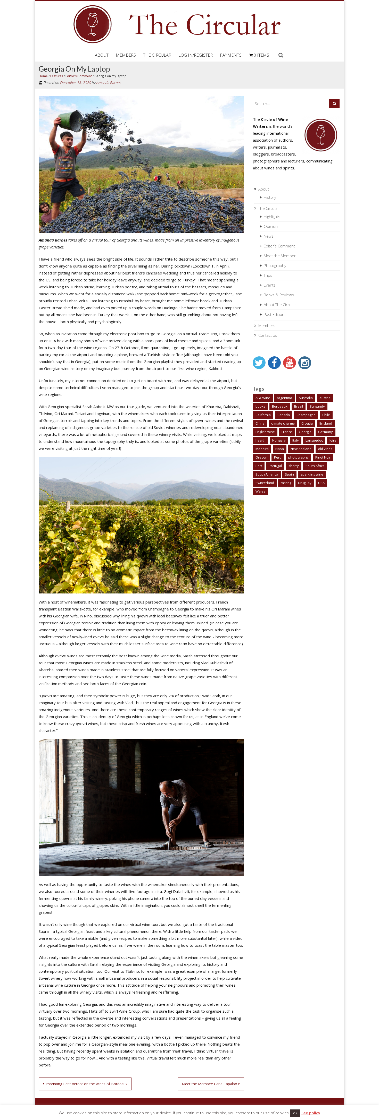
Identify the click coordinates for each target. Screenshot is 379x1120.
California (263, 414)
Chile (326, 414)
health (261, 440)
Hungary (279, 440)
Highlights (272, 216)
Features (56, 76)
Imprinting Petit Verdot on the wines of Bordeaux (86, 1083)
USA (321, 482)
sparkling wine (312, 474)
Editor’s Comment (279, 245)
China (260, 423)
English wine (265, 431)
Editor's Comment (78, 76)
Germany (325, 431)
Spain (289, 474)
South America (267, 474)
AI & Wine (263, 397)
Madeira (262, 448)
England (325, 423)
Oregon (261, 457)
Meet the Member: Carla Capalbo (209, 1083)
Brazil (298, 406)
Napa (279, 448)
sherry (294, 465)
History (270, 197)
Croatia (307, 423)
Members (126, 55)
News (269, 236)
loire (332, 440)
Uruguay (304, 482)
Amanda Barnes (108, 82)
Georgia (305, 431)
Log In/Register (195, 55)
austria (325, 397)
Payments (231, 55)
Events (270, 285)
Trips (268, 275)
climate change (283, 423)
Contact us (267, 335)
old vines (325, 448)
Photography (275, 265)
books (260, 406)
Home (43, 76)
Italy (295, 440)
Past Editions (275, 314)
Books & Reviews (279, 294)
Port (259, 465)
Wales (260, 491)
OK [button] (295, 1113)
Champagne (306, 414)
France (287, 431)
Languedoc (314, 440)
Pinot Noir (323, 457)
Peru (278, 457)
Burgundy (317, 406)
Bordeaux (279, 406)
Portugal (275, 465)
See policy (310, 1112)
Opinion (271, 226)
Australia (306, 397)
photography (298, 457)
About (102, 55)
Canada (283, 414)
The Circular (157, 55)
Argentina (284, 397)
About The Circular (280, 304)
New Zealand (301, 448)
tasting (286, 482)
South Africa (315, 465)
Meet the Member (280, 255)
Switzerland (265, 482)
